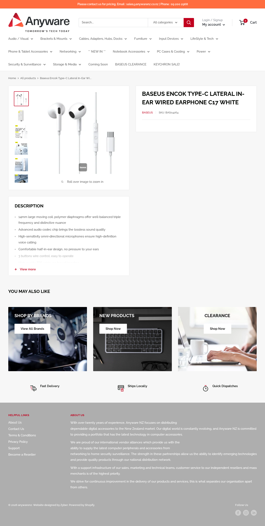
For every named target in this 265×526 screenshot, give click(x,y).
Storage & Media (65, 64)
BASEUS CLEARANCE (130, 64)
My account (212, 24)
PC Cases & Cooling (171, 51)
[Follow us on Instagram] (246, 513)
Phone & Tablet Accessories (28, 51)
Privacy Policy (18, 442)
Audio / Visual (18, 39)
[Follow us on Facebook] (238, 513)
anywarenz (25, 505)
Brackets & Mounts (53, 39)
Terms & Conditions (22, 435)
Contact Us (16, 429)
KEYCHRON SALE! (167, 64)
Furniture (140, 39)
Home (12, 78)
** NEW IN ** (97, 51)
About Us (15, 422)
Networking (68, 51)
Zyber (64, 505)
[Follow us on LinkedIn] (254, 513)
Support (14, 448)
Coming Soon (98, 64)
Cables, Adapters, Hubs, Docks (100, 39)
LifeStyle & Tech (202, 39)
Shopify (89, 505)
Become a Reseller (22, 454)
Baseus (147, 112)
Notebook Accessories (129, 51)
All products (28, 78)
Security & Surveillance (24, 64)
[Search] (189, 22)
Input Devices (169, 39)
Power (201, 51)
